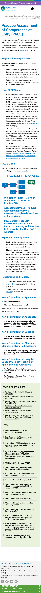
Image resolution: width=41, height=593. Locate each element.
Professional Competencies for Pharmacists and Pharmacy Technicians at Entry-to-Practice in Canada (20, 155)
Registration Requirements (23, 16)
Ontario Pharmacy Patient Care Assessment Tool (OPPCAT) (20, 402)
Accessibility (33, 571)
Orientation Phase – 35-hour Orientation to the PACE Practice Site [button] (19, 201)
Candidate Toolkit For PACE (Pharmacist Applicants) (19, 393)
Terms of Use (23, 571)
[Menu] (38, 9)
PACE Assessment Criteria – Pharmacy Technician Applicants (19, 411)
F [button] (20, 337)
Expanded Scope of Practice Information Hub (20, 3)
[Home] (8, 11)
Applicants (9, 16)
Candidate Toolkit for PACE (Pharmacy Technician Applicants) (18, 407)
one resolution (11, 284)
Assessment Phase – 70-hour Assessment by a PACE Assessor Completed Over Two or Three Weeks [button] (21, 212)
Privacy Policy (13, 571)
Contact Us (4, 571)
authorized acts (25, 50)
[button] (32, 8)
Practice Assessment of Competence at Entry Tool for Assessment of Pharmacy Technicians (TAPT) (19, 417)
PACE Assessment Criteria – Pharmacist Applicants (19, 397)
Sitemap (3, 573)
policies (9, 292)
